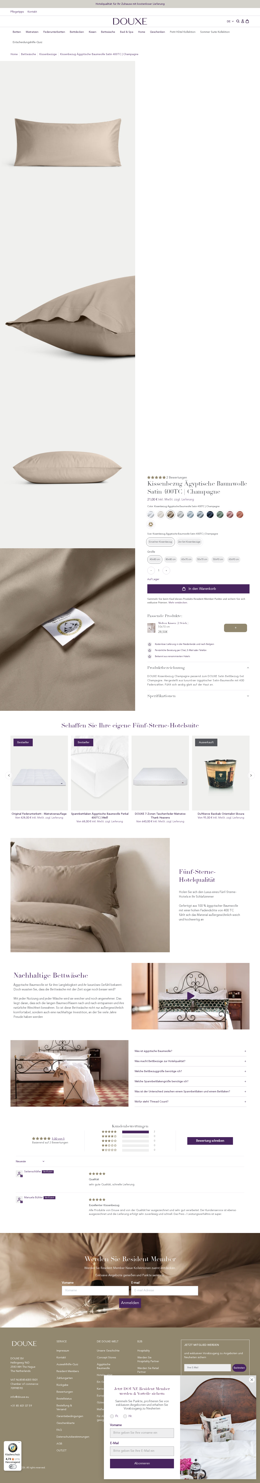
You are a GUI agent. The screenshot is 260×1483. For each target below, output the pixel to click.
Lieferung (187, 499)
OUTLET (61, 1450)
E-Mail (114, 1443)
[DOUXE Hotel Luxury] (130, 21)
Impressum (63, 1350)
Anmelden (130, 1303)
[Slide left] (251, 775)
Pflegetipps (17, 11)
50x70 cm (202, 559)
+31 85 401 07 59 (21, 1405)
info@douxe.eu (19, 1397)
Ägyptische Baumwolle (103, 1366)
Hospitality (143, 1350)
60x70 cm (186, 559)
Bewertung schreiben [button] (210, 1140)
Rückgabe (62, 1385)
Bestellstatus (64, 1398)
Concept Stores (106, 1357)
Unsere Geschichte (108, 1350)
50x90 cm (218, 559)
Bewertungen (65, 1392)
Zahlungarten (65, 1378)
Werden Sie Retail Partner (148, 1370)
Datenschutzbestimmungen (69, 1437)
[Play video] (190, 996)
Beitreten (239, 1368)
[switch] (13, 1466)
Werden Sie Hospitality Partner (148, 1359)
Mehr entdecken (178, 602)
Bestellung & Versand (64, 1407)
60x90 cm (234, 559)
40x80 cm (155, 559)
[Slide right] (9, 775)
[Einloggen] (242, 21)
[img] (97, 1174)
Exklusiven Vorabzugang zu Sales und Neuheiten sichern (127, 3)
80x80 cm (171, 559)
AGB (59, 1443)
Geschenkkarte (66, 1423)
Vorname (68, 1282)
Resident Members (68, 1371)
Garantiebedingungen (69, 1416)
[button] (238, 21)
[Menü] (19, 1443)
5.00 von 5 (58, 1139)
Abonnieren (142, 1463)
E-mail (135, 1282)
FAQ (59, 1430)
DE (228, 21)
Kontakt (32, 11)
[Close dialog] (252, 1380)
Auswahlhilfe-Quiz (67, 1364)
